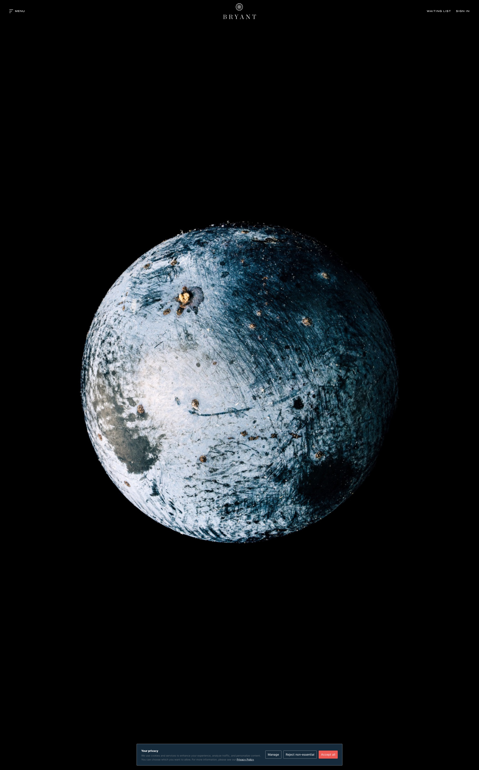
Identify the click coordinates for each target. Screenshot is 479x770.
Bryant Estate (239, 11)
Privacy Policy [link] (245, 759)
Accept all (328, 754)
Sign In (463, 11)
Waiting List (439, 11)
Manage (273, 754)
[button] (17, 11)
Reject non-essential (300, 754)
